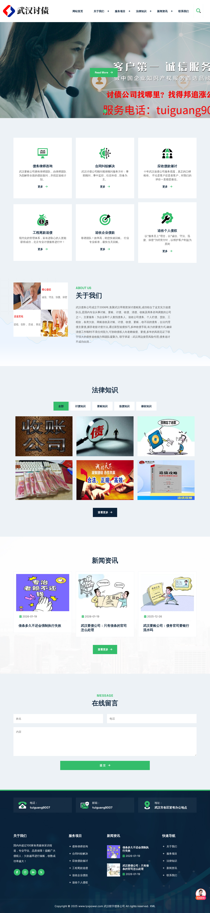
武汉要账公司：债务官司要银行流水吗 (166, 627)
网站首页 (78, 11)
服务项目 (120, 11)
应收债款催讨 (167, 166)
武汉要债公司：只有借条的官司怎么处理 (104, 627)
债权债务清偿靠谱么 (96, 423)
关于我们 (99, 11)
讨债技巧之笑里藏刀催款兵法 (41, 467)
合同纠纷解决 (105, 166)
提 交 (103, 765)
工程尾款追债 (42, 232)
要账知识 (102, 406)
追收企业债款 (105, 232)
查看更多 (103, 512)
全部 (61, 406)
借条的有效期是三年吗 (97, 467)
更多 (41, 186)
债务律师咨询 (42, 166)
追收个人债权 (167, 230)
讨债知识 (80, 406)
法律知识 (141, 11)
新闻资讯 (162, 11)
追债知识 (124, 406)
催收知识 (146, 406)
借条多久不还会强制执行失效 (40, 625)
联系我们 (183, 11)
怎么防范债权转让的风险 (160, 423)
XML (152, 906)
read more (102, 72)
